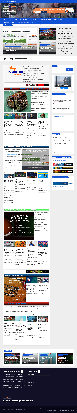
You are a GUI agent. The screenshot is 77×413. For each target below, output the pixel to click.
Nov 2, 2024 (43, 50)
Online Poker (30, 385)
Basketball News (19, 284)
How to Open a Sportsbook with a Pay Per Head (43, 326)
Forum (15, 19)
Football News (26, 223)
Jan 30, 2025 (61, 31)
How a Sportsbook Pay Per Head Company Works (32, 327)
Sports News (34, 19)
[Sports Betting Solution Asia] (37, 86)
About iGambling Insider (47, 408)
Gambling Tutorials (23, 22)
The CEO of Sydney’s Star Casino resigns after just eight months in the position (31, 125)
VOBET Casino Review (31, 181)
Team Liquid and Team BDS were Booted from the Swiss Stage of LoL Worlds (42, 253)
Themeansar (23, 409)
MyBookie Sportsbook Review (19, 181)
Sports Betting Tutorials (45, 31)
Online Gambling (57, 19)
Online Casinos (30, 382)
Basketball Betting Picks (12, 284)
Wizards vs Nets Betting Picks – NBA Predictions (42, 287)
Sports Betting (30, 377)
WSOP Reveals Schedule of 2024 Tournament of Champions (17, 93)
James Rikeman (69, 41)
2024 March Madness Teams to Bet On (19, 251)
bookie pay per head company (11, 154)
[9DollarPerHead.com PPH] (37, 273)
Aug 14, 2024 (61, 46)
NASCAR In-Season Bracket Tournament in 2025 (9, 251)
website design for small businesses (41, 309)
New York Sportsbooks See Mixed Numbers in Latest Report (19, 124)
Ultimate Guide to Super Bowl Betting (47, 33)
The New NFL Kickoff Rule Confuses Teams (19, 218)
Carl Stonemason (69, 31)
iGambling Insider (8, 185)
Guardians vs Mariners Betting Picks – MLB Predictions (31, 287)
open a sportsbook (28, 308)
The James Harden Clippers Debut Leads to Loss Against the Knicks (31, 252)
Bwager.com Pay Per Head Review (65, 53)
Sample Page (59, 410)
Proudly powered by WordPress (8, 409)
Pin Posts (54, 410)
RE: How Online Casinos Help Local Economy (61, 108)
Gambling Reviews (45, 19)
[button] (73, 20)
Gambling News (24, 19)
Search (54, 65)
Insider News (69, 51)
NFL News (21, 223)
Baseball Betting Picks (33, 293)
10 (19, 299)
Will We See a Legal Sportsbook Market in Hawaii (8, 124)
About (9, 19)
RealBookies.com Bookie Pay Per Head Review (46, 48)
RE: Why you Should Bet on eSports (59, 103)
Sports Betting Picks (9, 22)
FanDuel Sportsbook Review (41, 182)
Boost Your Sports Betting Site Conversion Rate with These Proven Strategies (20, 50)
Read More (19, 235)
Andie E (55, 110)
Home (41, 408)
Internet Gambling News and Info (10, 11)
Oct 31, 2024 (61, 41)
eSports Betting (30, 379)
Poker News (21, 96)
